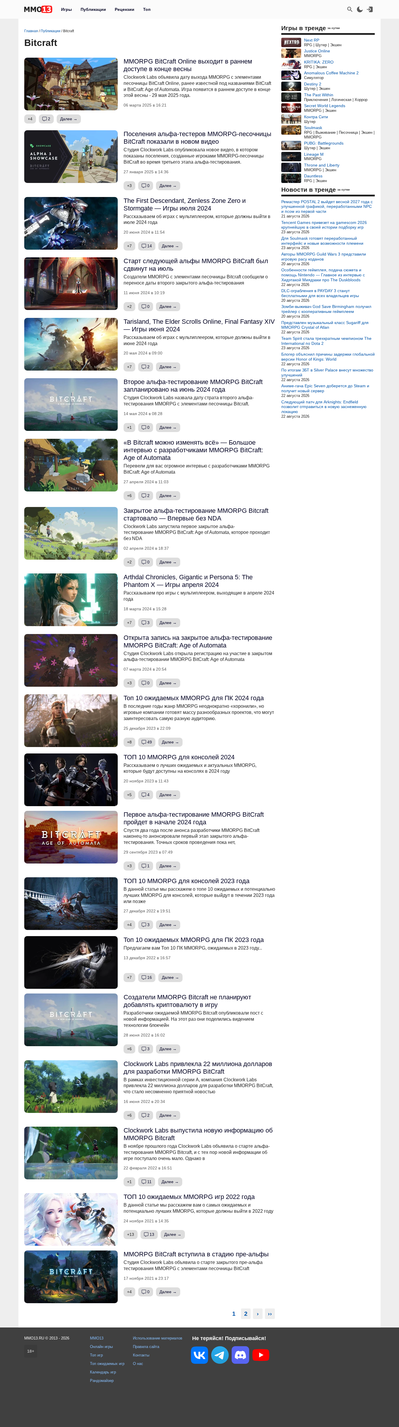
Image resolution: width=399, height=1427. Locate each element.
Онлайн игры (101, 1346)
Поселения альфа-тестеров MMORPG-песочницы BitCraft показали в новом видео (197, 137)
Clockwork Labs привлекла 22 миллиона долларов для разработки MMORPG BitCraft (198, 1067)
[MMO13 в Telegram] (220, 1356)
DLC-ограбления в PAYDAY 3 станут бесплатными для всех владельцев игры (320, 293)
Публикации (93, 9)
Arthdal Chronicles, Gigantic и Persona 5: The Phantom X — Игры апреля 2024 (188, 580)
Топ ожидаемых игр (107, 1363)
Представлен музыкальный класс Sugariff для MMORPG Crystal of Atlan (325, 325)
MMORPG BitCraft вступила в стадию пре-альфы (196, 1254)
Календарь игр (103, 1372)
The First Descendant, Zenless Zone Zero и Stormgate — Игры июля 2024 (185, 204)
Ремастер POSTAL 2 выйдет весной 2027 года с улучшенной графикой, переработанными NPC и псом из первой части (327, 206)
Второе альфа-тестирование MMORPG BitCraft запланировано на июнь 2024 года (193, 385)
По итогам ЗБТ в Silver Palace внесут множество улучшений (327, 372)
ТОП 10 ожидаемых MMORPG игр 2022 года (189, 1196)
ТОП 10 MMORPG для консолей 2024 (179, 757)
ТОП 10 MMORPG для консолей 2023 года (186, 881)
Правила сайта (146, 1346)
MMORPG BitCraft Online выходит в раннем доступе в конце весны (188, 65)
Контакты (141, 1355)
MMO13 (96, 1338)
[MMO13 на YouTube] (261, 1356)
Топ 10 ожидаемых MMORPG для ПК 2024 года (194, 698)
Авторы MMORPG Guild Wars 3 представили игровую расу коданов (323, 256)
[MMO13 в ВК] (199, 1356)
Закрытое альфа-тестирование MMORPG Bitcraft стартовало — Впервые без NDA (196, 514)
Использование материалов (157, 1338)
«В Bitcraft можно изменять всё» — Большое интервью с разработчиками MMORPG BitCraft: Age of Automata (193, 450)
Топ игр (96, 1355)
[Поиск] (350, 9)
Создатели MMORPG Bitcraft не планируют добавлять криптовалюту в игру (187, 1000)
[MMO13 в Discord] (240, 1356)
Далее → (68, 119)
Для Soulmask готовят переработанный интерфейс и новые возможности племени (322, 241)
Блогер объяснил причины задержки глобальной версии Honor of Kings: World (328, 357)
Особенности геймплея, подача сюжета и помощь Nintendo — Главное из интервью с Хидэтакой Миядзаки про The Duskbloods (323, 275)
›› (270, 1313)
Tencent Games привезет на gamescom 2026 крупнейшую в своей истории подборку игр (324, 225)
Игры (66, 9)
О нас (138, 1363)
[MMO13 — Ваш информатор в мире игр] (38, 9)
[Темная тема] (360, 9)
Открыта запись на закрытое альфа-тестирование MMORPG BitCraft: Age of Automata (198, 641)
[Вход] (370, 9)
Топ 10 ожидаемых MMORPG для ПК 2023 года (194, 939)
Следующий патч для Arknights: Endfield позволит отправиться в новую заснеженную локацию (324, 407)
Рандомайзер (102, 1380)
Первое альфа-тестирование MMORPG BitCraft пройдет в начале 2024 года (194, 818)
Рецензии (124, 9)
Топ (146, 9)
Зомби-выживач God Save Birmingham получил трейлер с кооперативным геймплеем (326, 309)
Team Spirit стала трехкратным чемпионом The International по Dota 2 (326, 341)
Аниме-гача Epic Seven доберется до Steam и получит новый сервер (325, 388)
